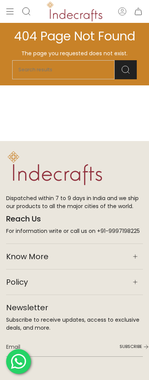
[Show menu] (10, 11)
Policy (17, 282)
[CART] (138, 11)
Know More (27, 256)
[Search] (126, 69)
